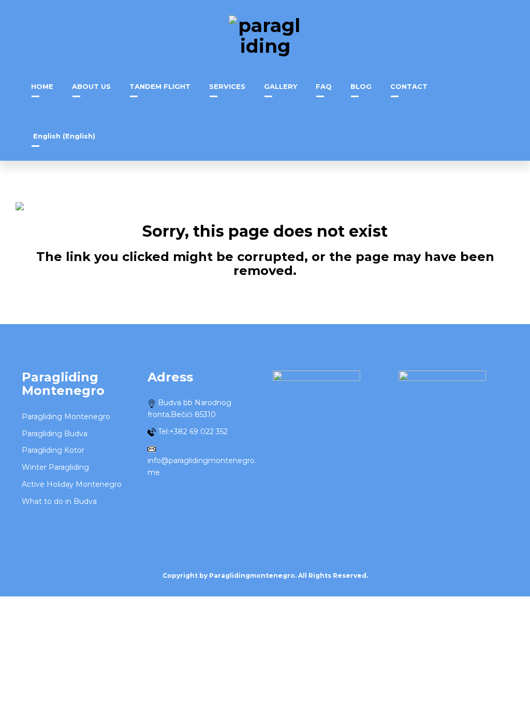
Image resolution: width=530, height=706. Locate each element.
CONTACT (409, 86)
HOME (42, 86)
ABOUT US (91, 86)
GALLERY (280, 86)
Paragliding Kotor (53, 450)
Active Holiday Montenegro (72, 484)
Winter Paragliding (55, 467)
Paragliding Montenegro (66, 416)
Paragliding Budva (54, 433)
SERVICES (227, 86)
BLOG (361, 86)
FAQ (324, 86)
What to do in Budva (59, 501)
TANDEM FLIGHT (159, 86)
